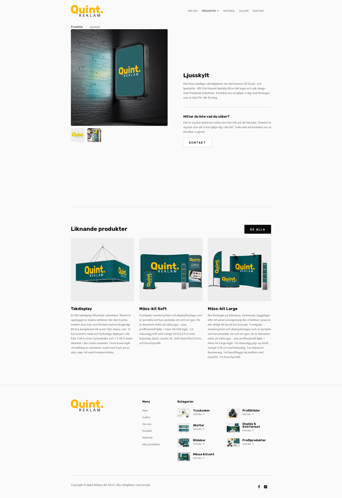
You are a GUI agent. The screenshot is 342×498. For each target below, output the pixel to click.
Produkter (77, 26)
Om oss (193, 10)
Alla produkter (151, 444)
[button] (210, 10)
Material (229, 10)
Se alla (257, 229)
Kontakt (258, 10)
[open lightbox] (119, 77)
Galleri (244, 10)
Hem (145, 410)
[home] (87, 11)
